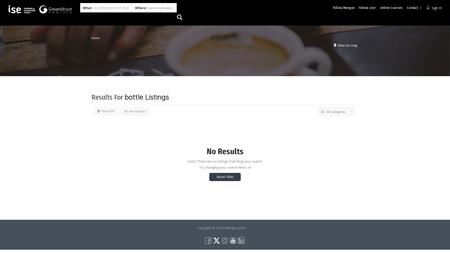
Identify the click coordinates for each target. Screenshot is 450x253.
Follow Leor (367, 8)
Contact (412, 8)
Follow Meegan (344, 8)
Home (95, 38)
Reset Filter (225, 177)
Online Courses (391, 8)
